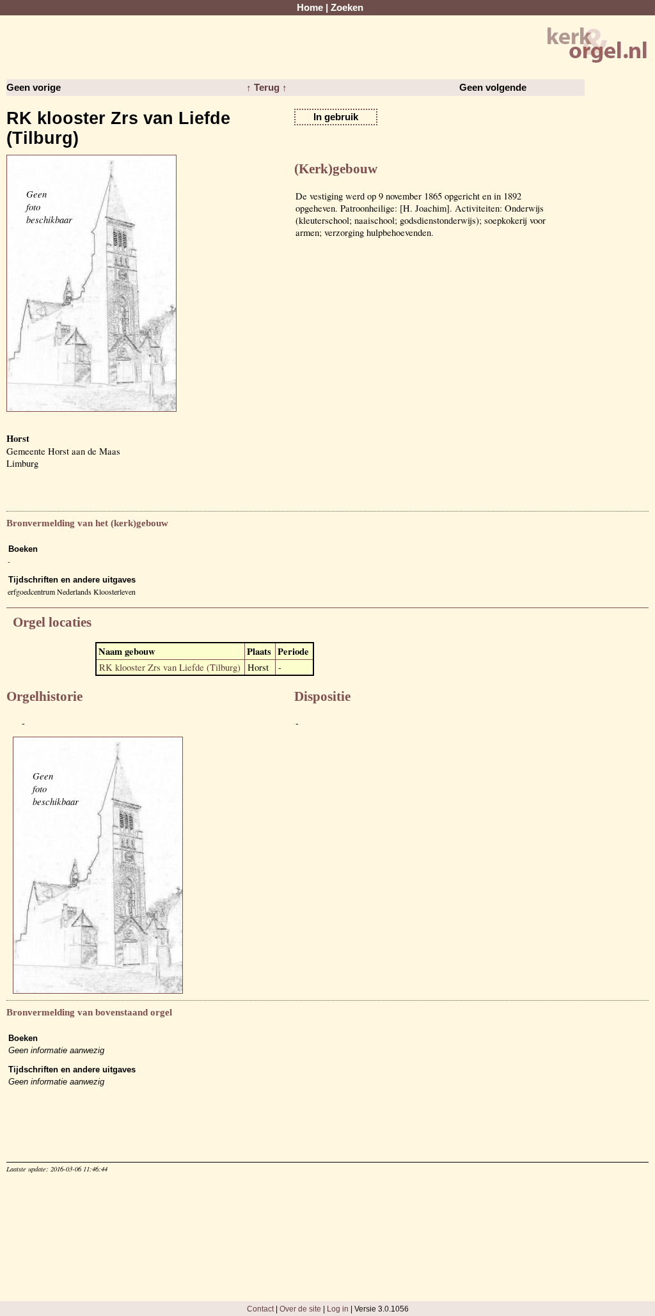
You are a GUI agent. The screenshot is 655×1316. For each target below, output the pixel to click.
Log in (338, 1308)
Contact (260, 1308)
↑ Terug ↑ (266, 87)
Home (310, 8)
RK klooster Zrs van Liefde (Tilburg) (170, 667)
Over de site (300, 1308)
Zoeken (347, 8)
